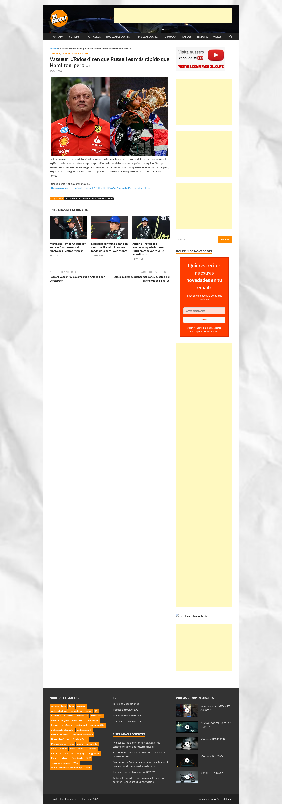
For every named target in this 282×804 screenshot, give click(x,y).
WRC (88, 767)
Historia (202, 36)
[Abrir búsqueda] (230, 36)
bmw (71, 706)
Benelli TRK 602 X (211, 772)
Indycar (54, 725)
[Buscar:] (204, 239)
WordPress (216, 799)
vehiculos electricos (60, 763)
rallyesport (56, 753)
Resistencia (77, 758)
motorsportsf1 (84, 730)
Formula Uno (81, 53)
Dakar (89, 711)
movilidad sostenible (83, 734)
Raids (54, 748)
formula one (89, 199)
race (72, 744)
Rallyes (187, 36)
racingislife (91, 744)
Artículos (94, 36)
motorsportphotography (62, 730)
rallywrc (65, 758)
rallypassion (93, 753)
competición (76, 711)
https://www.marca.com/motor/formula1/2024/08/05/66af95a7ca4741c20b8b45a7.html (100, 187)
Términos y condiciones (126, 703)
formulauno (92, 720)
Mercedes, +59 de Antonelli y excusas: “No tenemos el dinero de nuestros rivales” (68, 247)
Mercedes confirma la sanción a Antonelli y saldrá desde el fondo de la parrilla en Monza (109, 247)
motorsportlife (97, 725)
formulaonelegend (60, 720)
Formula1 (68, 715)
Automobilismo (58, 706)
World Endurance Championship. (66, 767)
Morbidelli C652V (211, 756)
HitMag (228, 799)
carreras (81, 706)
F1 (66, 199)
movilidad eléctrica (60, 734)
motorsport (81, 725)
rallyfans (69, 753)
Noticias (74, 36)
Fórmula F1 (67, 53)
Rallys (54, 758)
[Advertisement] (173, 15)
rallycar (81, 748)
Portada (57, 36)
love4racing (67, 725)
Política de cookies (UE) (126, 709)
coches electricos (59, 711)
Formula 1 (169, 36)
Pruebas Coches (148, 36)
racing (80, 744)
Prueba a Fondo (80, 739)
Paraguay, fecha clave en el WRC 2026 (134, 771)
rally (72, 748)
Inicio (116, 697)
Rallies (63, 748)
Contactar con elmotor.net (127, 721)
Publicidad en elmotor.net (127, 715)
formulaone (82, 715)
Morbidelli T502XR (212, 739)
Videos (217, 36)
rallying (80, 753)
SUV (88, 758)
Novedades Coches (118, 36)
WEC (75, 763)
